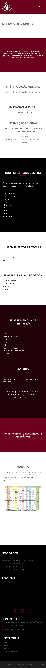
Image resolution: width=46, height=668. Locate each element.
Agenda (4, 643)
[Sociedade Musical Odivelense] (7, 7)
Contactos (5, 648)
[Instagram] (30, 612)
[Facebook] (15, 612)
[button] (39, 7)
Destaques (5, 646)
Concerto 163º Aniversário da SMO (13, 569)
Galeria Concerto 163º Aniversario (13, 564)
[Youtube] (22, 612)
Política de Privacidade (9, 651)
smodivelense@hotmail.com (14, 630)
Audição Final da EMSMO (10, 566)
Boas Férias (6, 558)
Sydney (41, 664)
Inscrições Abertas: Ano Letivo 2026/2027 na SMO (19, 561)
